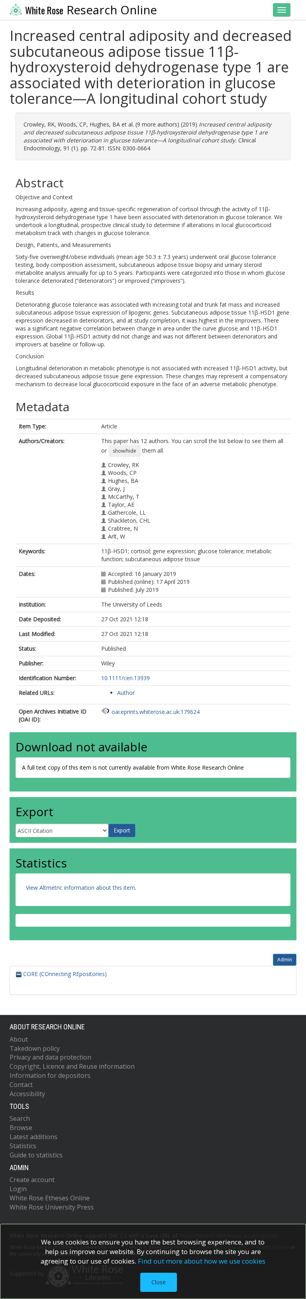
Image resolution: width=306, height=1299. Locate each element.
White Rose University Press (52, 1207)
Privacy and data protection (50, 1057)
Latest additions (33, 1136)
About (19, 1039)
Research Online (91, 10)
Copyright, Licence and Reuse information (72, 1066)
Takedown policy (35, 1048)
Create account (32, 1179)
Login (18, 1188)
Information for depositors (50, 1075)
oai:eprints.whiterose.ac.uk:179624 (156, 712)
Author (126, 692)
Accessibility (27, 1093)
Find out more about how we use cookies (201, 1261)
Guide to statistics (36, 1155)
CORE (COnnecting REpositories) (64, 974)
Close (158, 1282)
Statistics (23, 1145)
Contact (21, 1084)
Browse (21, 1127)
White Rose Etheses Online (50, 1198)
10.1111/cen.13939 (125, 678)
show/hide (124, 450)
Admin (284, 959)
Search (20, 1118)
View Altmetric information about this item (80, 887)
